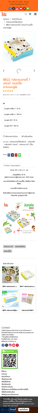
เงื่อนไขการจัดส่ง (7, 387)
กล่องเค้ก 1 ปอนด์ (11, 144)
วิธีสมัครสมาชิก (7, 379)
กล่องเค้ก (31, 141)
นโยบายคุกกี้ (14, 406)
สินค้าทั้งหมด (6, 376)
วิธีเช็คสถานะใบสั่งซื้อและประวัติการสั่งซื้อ (15, 389)
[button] (25, 14)
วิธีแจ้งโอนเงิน (6, 384)
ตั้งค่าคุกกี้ (13, 409)
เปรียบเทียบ (28, 136)
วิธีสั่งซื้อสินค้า (6, 381)
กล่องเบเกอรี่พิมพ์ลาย (18, 141)
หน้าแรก (4, 374)
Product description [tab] (12, 165)
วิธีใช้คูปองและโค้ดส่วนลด (10, 394)
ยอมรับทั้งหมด (23, 409)
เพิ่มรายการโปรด (11, 136)
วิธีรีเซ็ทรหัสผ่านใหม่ (8, 392)
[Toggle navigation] (35, 14)
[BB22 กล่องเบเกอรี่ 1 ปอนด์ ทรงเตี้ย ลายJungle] (19, 49)
